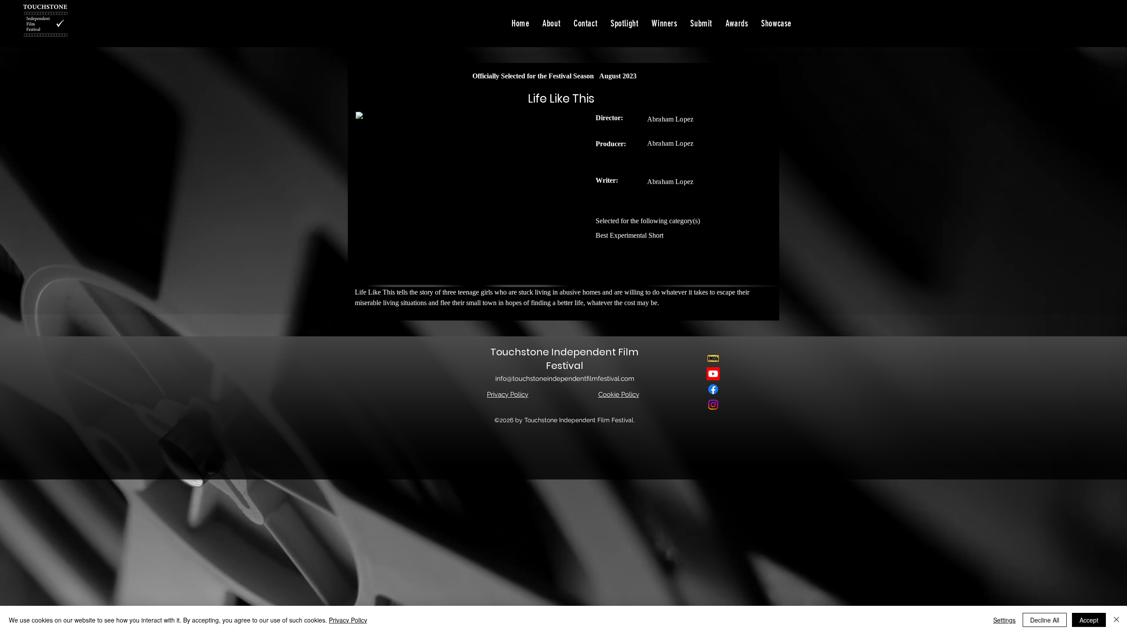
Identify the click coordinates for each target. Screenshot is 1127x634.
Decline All (1044, 620)
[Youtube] (713, 373)
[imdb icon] (713, 358)
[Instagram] (713, 404)
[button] (776, 23)
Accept (1088, 620)
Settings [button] (1004, 620)
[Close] (1116, 620)
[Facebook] (713, 389)
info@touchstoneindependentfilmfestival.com (564, 379)
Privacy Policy (348, 620)
